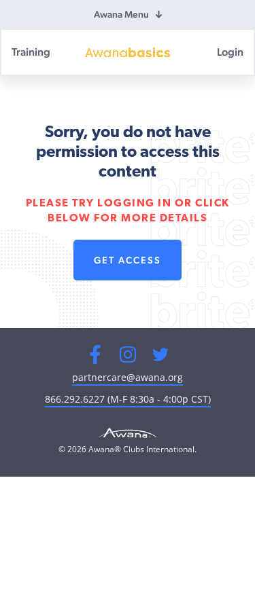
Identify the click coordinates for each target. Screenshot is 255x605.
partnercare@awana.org (127, 377)
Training (31, 51)
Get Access (127, 260)
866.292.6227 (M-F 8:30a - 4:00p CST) (128, 398)
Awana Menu (121, 14)
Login (230, 51)
